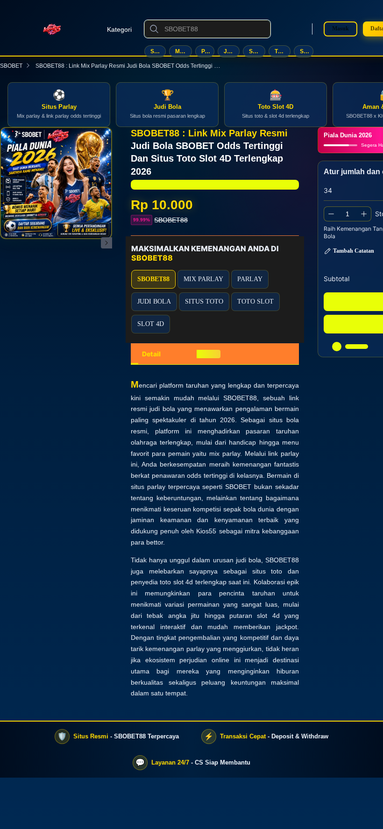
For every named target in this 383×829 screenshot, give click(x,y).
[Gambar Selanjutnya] (106, 242)
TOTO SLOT (283, 51)
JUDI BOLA (231, 51)
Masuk (340, 28)
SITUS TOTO (257, 51)
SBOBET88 (158, 51)
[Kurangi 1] (331, 214)
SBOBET (11, 66)
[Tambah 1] (363, 214)
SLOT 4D (306, 51)
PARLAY (207, 51)
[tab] (151, 354)
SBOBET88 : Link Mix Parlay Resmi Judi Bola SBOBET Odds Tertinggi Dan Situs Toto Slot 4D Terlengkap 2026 (175, 66)
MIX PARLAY (183, 51)
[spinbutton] (347, 214)
